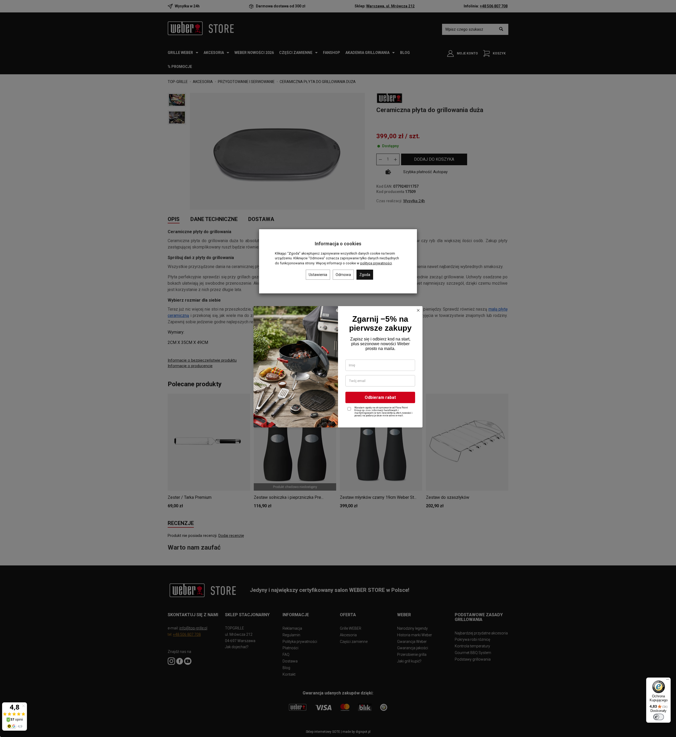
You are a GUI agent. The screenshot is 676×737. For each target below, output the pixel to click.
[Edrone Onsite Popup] (338, 368)
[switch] (658, 717)
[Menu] (667, 681)
